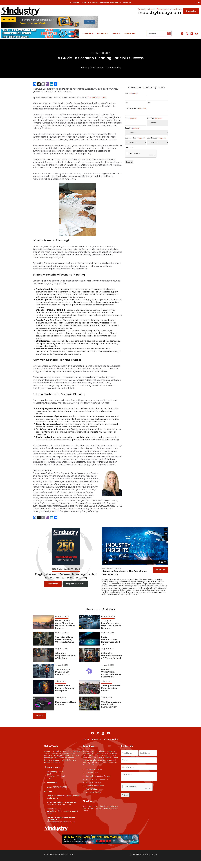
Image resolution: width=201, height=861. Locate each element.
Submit (129, 162)
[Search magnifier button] (169, 33)
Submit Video (91, 789)
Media (115, 33)
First (126, 103)
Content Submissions (99, 3)
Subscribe (74, 3)
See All (39, 716)
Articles (83, 67)
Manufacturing (114, 67)
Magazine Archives (75, 584)
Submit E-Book (92, 773)
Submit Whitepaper (94, 792)
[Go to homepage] (20, 11)
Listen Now (160, 570)
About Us (127, 3)
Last (148, 103)
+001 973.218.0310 (59, 787)
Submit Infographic (94, 782)
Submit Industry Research (97, 779)
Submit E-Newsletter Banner (98, 776)
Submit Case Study (94, 770)
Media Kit (85, 3)
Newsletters (115, 3)
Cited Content (97, 67)
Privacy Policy (111, 739)
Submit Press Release (95, 786)
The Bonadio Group (97, 97)
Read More (53, 584)
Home (86, 739)
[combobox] (124, 767)
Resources (102, 33)
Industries (86, 33)
